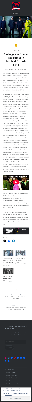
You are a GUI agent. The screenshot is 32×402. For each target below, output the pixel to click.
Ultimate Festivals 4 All (12, 384)
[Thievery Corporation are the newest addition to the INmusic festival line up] (8, 253)
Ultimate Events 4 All (11, 381)
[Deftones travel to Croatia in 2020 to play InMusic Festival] (20, 253)
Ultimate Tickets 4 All (11, 372)
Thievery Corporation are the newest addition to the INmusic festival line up (8, 260)
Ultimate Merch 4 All (11, 375)
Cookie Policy (8, 395)
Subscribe (9, 347)
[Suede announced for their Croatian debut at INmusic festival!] (8, 271)
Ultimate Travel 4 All (11, 378)
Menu (17, 13)
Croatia (16, 50)
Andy (11, 69)
